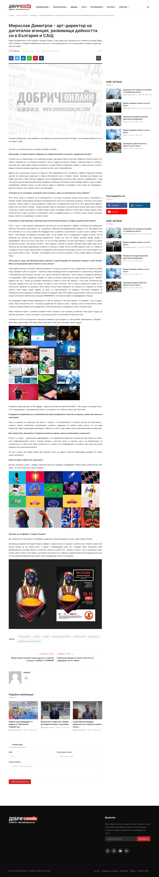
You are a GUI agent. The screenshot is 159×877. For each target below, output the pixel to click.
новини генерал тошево (61, 636)
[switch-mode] (148, 1)
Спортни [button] (123, 7)
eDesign (46, 636)
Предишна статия (47, 654)
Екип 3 (125, 122)
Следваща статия (64, 654)
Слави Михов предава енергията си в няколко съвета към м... (87, 724)
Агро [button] (84, 7)
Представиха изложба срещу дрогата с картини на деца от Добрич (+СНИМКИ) (32, 659)
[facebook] (107, 851)
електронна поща (64, 752)
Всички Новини (22, 15)
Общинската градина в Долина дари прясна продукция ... (135, 118)
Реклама (123, 871)
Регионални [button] (96, 7)
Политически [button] (59, 7)
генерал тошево (79, 636)
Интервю (33, 15)
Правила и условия (109, 871)
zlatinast (26, 672)
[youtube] (120, 851)
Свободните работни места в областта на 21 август (135, 145)
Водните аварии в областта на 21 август (136, 131)
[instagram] (114, 851)
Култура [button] (110, 7)
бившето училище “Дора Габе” (30, 641)
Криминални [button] (42, 7)
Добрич (37, 636)
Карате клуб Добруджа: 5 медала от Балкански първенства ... (21, 724)
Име (10, 752)
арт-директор (94, 636)
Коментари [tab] (17, 744)
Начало (11, 15)
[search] (148, 7)
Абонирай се (144, 839)
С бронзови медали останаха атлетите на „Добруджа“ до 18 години (75, 659)
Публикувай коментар (20, 782)
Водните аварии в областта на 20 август (136, 104)
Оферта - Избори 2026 (139, 871)
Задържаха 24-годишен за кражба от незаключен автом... (137, 91)
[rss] (126, 851)
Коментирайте (15, 762)
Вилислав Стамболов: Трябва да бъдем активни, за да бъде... (55, 723)
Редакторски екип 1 (16, 730)
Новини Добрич (24, 636)
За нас (96, 871)
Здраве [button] (74, 7)
